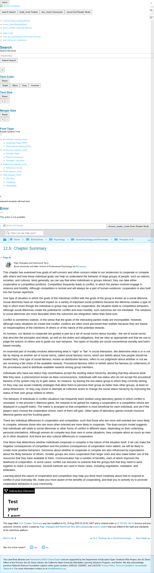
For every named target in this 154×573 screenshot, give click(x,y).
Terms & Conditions (125, 565)
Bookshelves (36, 239)
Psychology (59, 239)
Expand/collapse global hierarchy (6, 240)
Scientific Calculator (15, 160)
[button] (10, 182)
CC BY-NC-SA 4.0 (125, 523)
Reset (5, 81)
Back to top (8, 538)
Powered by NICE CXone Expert (45, 559)
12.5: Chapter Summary (30, 523)
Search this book (8, 51)
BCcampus (81, 266)
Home (17, 239)
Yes (35, 547)
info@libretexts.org (56, 568)
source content (100, 526)
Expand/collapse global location (149, 239)
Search (8, 233)
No (47, 547)
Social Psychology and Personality (92, 239)
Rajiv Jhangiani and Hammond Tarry (57, 526)
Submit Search (9, 60)
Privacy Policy (108, 565)
